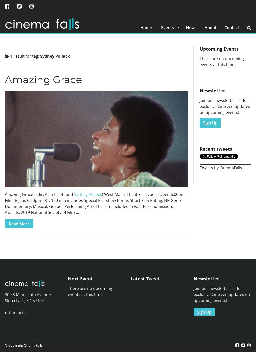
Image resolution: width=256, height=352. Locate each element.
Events (167, 27)
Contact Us (19, 312)
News (191, 27)
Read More (19, 224)
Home (146, 27)
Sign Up (210, 123)
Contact (231, 27)
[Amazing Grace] (96, 141)
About (210, 27)
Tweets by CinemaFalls (221, 168)
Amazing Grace (43, 79)
